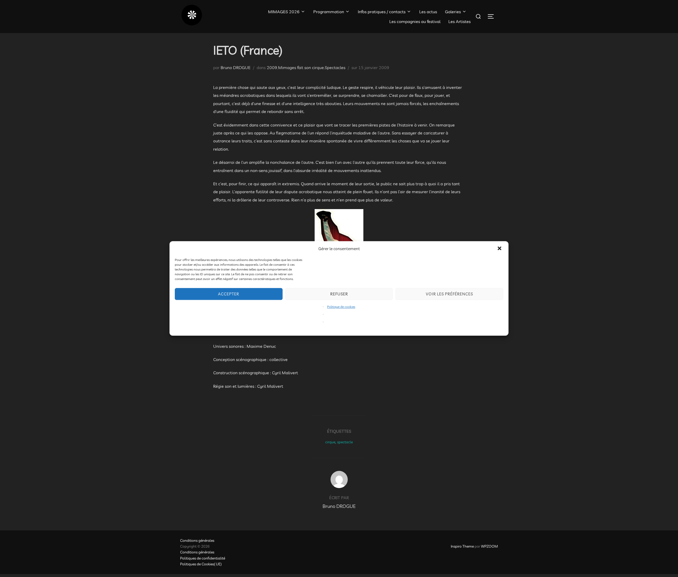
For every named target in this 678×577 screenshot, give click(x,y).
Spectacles (335, 67)
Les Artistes (459, 21)
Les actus (428, 11)
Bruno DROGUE (236, 67)
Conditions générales (197, 540)
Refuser (339, 293)
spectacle (345, 442)
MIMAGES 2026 (284, 11)
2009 (272, 67)
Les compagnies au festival (414, 21)
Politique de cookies (341, 307)
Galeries (453, 11)
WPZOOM (489, 546)
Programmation (328, 11)
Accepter (228, 293)
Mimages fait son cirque (301, 67)
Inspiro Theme (462, 546)
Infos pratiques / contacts (381, 11)
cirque (330, 442)
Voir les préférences (449, 293)
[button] (500, 249)
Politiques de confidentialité (202, 558)
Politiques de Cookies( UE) (201, 564)
